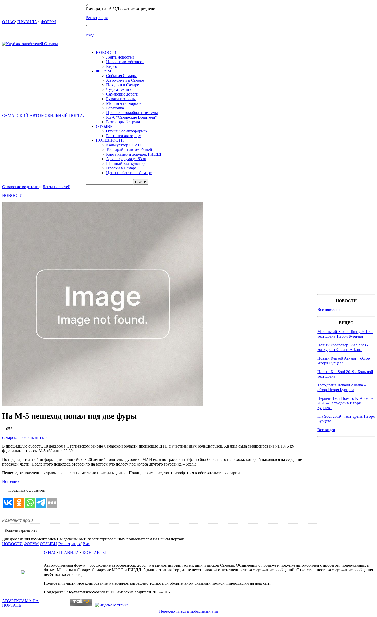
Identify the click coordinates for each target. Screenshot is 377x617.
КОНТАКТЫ (94, 552)
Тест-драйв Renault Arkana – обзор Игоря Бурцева (341, 387)
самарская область (18, 437)
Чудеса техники (120, 89)
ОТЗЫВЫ (105, 126)
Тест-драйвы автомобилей (129, 149)
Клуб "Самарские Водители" (131, 117)
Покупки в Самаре (122, 85)
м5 (44, 437)
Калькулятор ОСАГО (124, 145)
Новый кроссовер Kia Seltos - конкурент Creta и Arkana (342, 347)
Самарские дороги (122, 94)
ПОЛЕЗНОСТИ (110, 140)
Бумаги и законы (121, 99)
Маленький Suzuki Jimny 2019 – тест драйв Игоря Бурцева (345, 333)
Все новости (328, 309)
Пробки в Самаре (121, 168)
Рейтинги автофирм (123, 136)
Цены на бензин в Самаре (129, 172)
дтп (38, 437)
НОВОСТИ (106, 52)
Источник (10, 481)
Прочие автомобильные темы (132, 112)
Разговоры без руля (123, 122)
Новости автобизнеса (125, 62)
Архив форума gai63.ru (126, 159)
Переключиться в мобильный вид (188, 611)
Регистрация (97, 17)
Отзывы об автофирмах (126, 131)
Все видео (326, 430)
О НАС (8, 22)
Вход (90, 35)
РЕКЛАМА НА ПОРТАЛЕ (20, 603)
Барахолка (115, 108)
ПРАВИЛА (27, 22)
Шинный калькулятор (125, 163)
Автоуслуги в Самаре (125, 80)
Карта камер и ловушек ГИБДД (133, 154)
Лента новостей (120, 57)
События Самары (121, 75)
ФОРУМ (48, 22)
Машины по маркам (123, 103)
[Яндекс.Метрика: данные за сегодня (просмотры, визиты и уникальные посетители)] (111, 605)
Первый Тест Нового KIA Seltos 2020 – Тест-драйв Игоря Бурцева (345, 403)
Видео (111, 66)
